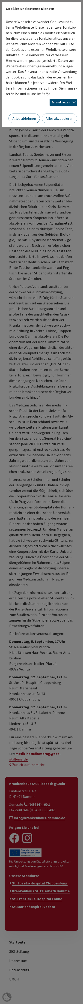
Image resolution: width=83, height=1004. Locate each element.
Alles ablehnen (24, 118)
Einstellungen (61, 102)
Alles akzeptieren (59, 118)
